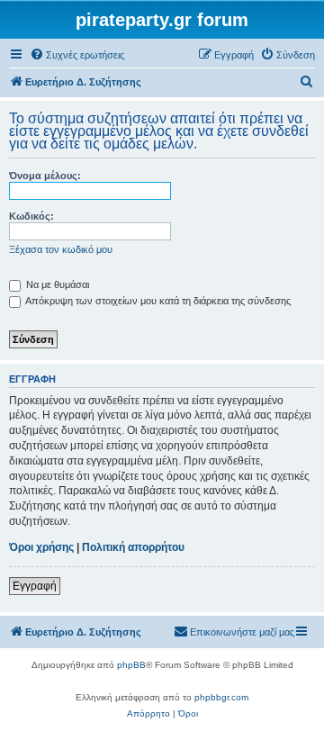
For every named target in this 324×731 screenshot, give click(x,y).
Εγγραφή (35, 586)
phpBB (131, 665)
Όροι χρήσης (41, 547)
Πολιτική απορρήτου (133, 547)
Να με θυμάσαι (56, 284)
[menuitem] (77, 55)
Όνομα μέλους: (45, 175)
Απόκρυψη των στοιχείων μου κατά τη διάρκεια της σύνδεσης (157, 300)
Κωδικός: (31, 216)
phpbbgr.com (221, 697)
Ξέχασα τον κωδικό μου (60, 249)
